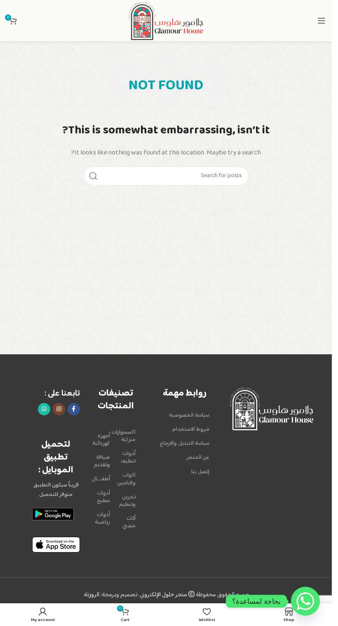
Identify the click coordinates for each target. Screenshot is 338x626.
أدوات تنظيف (128, 457)
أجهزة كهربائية (103, 439)
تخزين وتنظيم (127, 501)
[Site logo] (165, 20)
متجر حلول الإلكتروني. (163, 595)
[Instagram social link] (59, 409)
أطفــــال (103, 479)
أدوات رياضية (103, 518)
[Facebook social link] (74, 409)
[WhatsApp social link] (44, 409)
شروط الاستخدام (190, 429)
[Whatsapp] (305, 601)
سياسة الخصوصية (189, 415)
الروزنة (91, 595)
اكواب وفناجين (127, 479)
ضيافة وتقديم (103, 461)
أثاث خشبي (129, 522)
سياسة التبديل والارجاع (184, 443)
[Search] (93, 175)
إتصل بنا (200, 472)
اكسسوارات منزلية (127, 436)
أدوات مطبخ (103, 497)
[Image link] (271, 409)
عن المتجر (198, 457)
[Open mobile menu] (321, 20)
